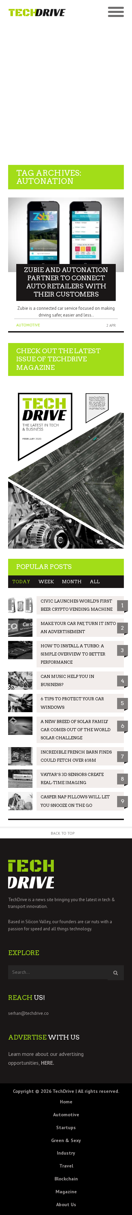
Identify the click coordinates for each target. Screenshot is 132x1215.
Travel (66, 1166)
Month (72, 581)
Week (46, 581)
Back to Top (63, 833)
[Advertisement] (66, 90)
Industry (66, 1153)
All (95, 581)
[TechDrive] (37, 12)
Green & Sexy (66, 1140)
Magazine (66, 1192)
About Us (66, 1204)
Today (21, 581)
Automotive (28, 324)
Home (66, 1102)
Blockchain (66, 1179)
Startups (66, 1127)
